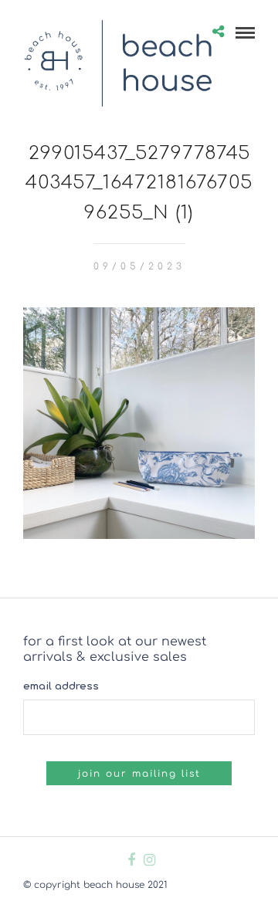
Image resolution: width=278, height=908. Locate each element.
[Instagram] (149, 860)
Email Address (61, 686)
